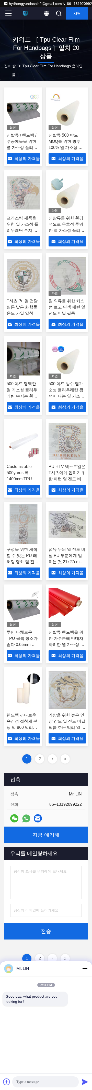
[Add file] (6, 1081)
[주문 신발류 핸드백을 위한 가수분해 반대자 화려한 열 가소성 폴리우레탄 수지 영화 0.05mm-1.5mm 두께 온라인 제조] (67, 607)
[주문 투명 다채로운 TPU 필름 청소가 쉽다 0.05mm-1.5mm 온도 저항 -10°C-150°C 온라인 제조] (23, 607)
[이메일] (37, 818)
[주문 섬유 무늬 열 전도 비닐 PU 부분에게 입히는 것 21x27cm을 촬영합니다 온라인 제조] (67, 524)
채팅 (77, 13)
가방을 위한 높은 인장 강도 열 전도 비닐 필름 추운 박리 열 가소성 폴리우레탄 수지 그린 (67, 727)
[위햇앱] (26, 818)
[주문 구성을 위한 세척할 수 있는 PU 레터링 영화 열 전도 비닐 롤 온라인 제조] (23, 524)
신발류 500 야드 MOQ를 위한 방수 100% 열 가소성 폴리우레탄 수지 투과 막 (66, 147)
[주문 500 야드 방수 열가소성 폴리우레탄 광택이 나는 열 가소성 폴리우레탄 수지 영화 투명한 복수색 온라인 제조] (67, 359)
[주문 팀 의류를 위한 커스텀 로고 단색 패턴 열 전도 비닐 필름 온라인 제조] (67, 276)
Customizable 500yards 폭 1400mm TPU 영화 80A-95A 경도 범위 (22, 478)
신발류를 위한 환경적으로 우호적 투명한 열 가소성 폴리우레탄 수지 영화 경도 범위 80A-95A (66, 230)
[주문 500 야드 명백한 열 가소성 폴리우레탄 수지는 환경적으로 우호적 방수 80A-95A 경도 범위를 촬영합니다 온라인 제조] (23, 359)
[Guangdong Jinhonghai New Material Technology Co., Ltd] (25, 13)
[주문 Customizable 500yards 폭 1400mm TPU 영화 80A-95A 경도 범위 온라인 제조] (23, 441)
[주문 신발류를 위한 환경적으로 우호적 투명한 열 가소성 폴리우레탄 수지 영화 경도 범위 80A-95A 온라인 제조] (67, 193)
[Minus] (85, 968)
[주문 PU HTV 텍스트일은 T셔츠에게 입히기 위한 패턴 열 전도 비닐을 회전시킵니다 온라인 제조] (67, 441)
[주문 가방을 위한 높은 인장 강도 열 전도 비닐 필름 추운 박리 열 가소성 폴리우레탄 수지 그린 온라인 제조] (67, 690)
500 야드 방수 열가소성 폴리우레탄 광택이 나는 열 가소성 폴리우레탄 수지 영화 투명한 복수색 (66, 396)
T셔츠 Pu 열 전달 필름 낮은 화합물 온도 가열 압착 (22, 307)
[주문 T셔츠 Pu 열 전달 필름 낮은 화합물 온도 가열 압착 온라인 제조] (23, 276)
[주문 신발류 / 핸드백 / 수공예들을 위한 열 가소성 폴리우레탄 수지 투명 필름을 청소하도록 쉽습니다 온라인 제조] (23, 110)
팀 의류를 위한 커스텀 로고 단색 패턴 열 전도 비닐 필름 (67, 307)
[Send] (85, 1081)
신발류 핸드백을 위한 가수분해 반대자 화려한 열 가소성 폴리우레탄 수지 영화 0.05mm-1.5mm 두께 (67, 644)
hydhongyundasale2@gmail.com (35, 4)
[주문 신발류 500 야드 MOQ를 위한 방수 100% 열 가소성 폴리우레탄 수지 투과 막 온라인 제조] (67, 110)
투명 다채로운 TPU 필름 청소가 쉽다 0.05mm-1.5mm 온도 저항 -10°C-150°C (22, 644)
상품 (14, 70)
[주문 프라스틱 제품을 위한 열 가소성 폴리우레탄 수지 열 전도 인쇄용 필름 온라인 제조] (23, 193)
